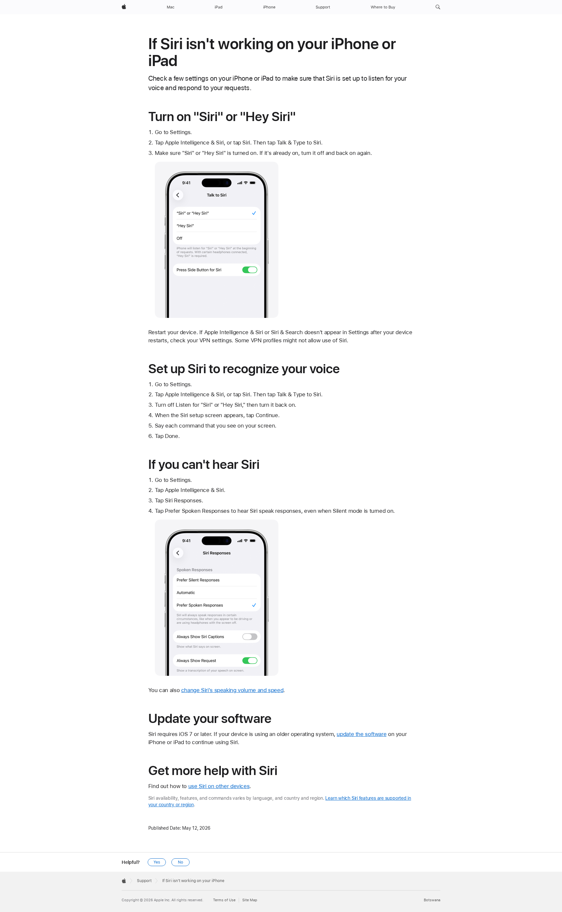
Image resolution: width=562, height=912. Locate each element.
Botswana (432, 900)
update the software (361, 734)
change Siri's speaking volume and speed (232, 690)
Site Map (249, 900)
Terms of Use (224, 900)
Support (144, 880)
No (180, 862)
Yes (157, 862)
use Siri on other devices (219, 786)
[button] (438, 7)
